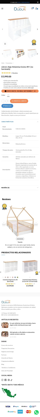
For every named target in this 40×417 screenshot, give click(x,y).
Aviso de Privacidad (7, 370)
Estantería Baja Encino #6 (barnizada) (10, 280)
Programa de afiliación (7, 361)
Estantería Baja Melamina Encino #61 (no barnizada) (29, 280)
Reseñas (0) (5, 187)
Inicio (3, 63)
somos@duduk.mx (13, 315)
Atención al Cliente (7, 358)
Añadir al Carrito (20, 101)
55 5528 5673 (12, 313)
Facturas (3, 355)
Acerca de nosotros (7, 345)
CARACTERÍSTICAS (7, 121)
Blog (2, 364)
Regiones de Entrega (7, 351)
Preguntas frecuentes (7, 348)
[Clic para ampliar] (5, 44)
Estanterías (9, 63)
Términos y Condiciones (8, 367)
